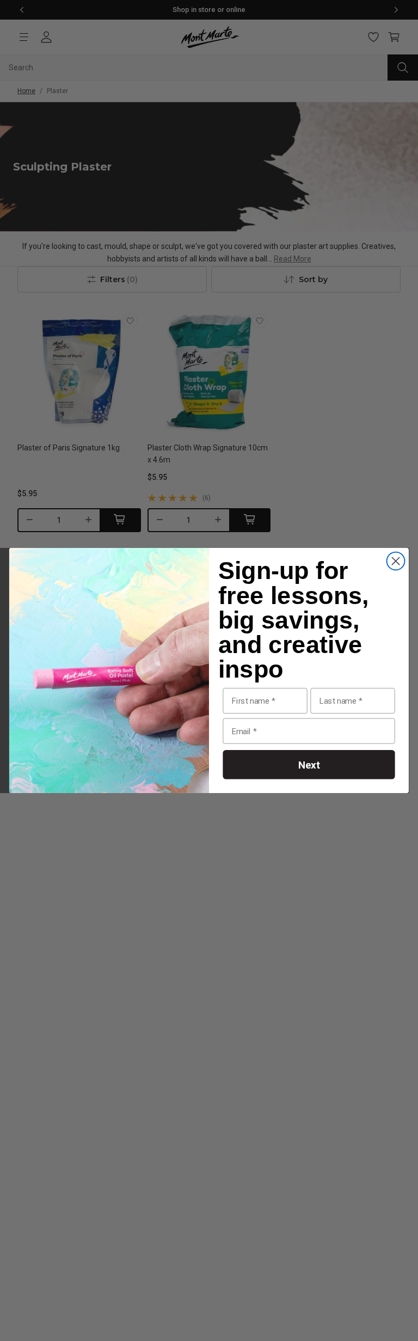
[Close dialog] (396, 561)
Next (309, 764)
